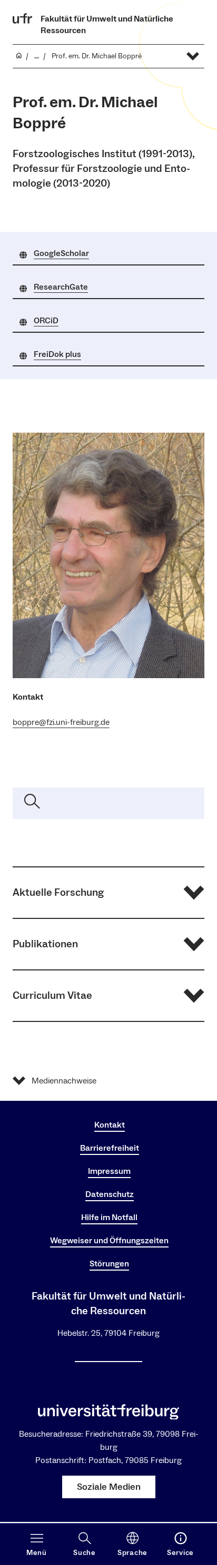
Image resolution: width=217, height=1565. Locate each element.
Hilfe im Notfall (109, 1217)
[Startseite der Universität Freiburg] (23, 18)
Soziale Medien (109, 1487)
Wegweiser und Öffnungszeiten (109, 1240)
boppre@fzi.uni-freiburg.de (61, 722)
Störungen (109, 1264)
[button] (108, 892)
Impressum (109, 1171)
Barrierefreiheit (109, 1148)
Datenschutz (109, 1194)
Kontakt (109, 1125)
